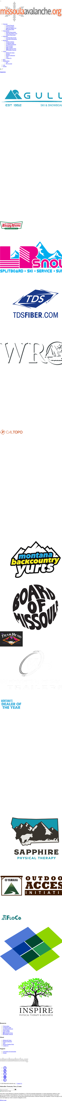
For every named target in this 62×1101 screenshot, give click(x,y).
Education (5, 36)
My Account (9, 63)
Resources (5, 40)
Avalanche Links (10, 43)
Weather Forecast (12, 50)
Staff (7, 56)
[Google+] (5, 1080)
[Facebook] (5, 1067)
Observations (6, 30)
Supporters (3, 72)
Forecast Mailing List (11, 28)
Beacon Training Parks (8, 1044)
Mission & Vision (10, 52)
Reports (8, 54)
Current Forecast (10, 25)
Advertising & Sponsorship (9, 1051)
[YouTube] (5, 1077)
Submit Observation (11, 35)
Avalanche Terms (12, 48)
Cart (4, 65)
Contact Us (8, 58)
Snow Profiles (9, 47)
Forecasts (5, 24)
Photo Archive (9, 46)
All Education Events (11, 37)
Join (7, 62)
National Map (10, 29)
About (4, 51)
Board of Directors (10, 55)
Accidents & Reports (11, 44)
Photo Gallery (6, 1030)
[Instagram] (5, 1074)
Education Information (11, 39)
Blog (4, 59)
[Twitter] (5, 1071)
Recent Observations (11, 32)
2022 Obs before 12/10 (11, 33)
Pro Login (3, 1100)
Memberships (6, 61)
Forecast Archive (10, 26)
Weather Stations (10, 41)
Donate (5, 66)
